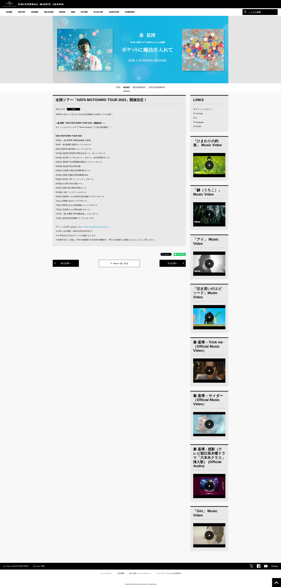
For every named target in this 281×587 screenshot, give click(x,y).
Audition (114, 11)
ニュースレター (106, 573)
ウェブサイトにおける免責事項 (169, 573)
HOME (9, 11)
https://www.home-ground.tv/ (96, 227)
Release (49, 11)
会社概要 (120, 573)
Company (130, 11)
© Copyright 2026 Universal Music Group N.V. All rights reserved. (140, 584)
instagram (199, 122)
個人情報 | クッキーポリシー (140, 573)
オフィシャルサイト (204, 109)
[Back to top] (276, 582)
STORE (84, 11)
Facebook (258, 566)
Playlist (98, 11)
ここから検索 (245, 11)
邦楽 (43, 566)
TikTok (198, 126)
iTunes (274, 566)
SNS (73, 11)
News (62, 11)
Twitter (251, 566)
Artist (21, 11)
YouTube (199, 114)
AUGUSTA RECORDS (20, 566)
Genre (34, 11)
